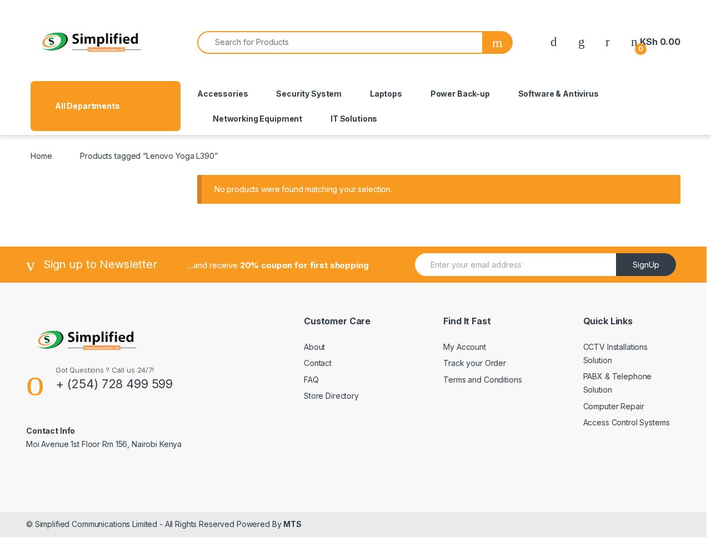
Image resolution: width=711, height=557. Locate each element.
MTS (292, 524)
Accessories (222, 93)
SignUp (646, 264)
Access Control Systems (626, 422)
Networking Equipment (257, 118)
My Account (464, 347)
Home (41, 155)
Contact (318, 363)
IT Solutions (354, 118)
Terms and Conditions (482, 379)
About (314, 347)
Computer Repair (613, 406)
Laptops (386, 93)
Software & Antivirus (558, 93)
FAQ (311, 379)
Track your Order (474, 363)
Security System (309, 93)
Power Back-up (460, 93)
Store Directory (331, 395)
